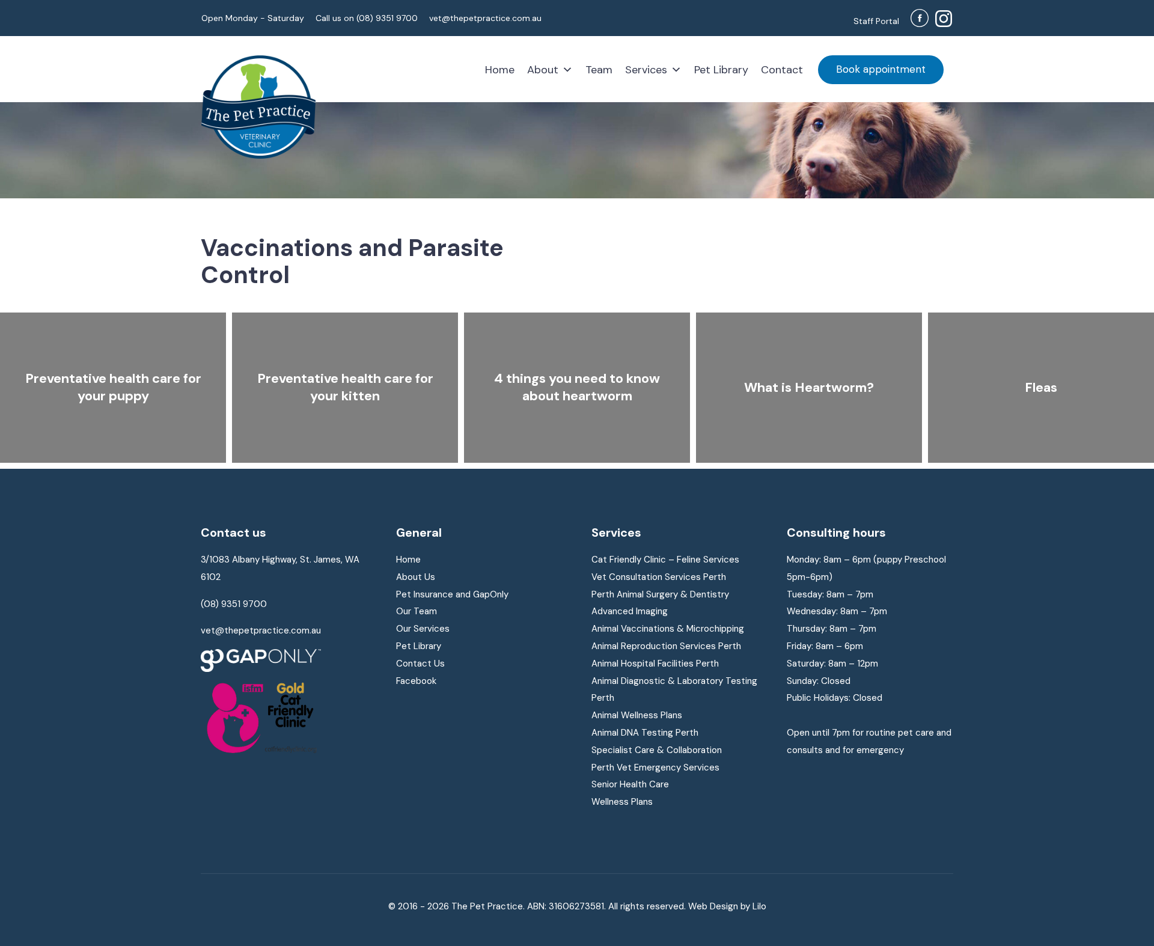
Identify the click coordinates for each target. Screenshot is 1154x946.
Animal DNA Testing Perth (644, 733)
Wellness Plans (622, 802)
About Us (415, 577)
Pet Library (721, 70)
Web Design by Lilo (727, 906)
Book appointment (881, 69)
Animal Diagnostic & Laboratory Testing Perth (674, 689)
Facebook (416, 681)
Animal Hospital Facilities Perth (655, 664)
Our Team (416, 611)
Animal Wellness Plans (636, 715)
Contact (782, 70)
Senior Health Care (630, 784)
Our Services (423, 629)
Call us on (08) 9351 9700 (367, 18)
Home (499, 70)
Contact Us (420, 664)
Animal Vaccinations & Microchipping (667, 629)
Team (598, 70)
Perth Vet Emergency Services (655, 767)
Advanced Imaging (629, 611)
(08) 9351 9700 (234, 604)
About (542, 70)
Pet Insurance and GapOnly (452, 594)
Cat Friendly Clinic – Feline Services (665, 560)
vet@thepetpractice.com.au (485, 18)
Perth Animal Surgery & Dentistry (660, 594)
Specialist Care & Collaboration (656, 750)
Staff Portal (876, 21)
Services (646, 70)
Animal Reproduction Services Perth (666, 646)
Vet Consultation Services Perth (658, 577)
